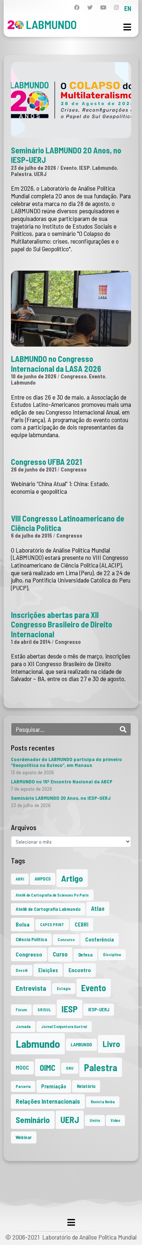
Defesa (85, 955)
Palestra (21, 174)
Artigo (72, 878)
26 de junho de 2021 (33, 469)
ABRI (20, 879)
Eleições (48, 970)
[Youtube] (103, 7)
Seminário (33, 1120)
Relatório (86, 1086)
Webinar (24, 1137)
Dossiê (22, 970)
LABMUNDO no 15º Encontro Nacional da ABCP (62, 781)
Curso (60, 954)
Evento (68, 167)
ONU (70, 1068)
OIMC (47, 1067)
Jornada (23, 1026)
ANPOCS (43, 879)
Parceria (23, 1086)
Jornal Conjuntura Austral (64, 1026)
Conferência (99, 939)
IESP (84, 167)
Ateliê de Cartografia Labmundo (48, 909)
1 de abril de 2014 (31, 641)
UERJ (40, 174)
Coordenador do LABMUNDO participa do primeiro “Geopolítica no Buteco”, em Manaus (66, 762)
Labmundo (104, 167)
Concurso (66, 939)
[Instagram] (116, 7)
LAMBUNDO (81, 1044)
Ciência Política (31, 939)
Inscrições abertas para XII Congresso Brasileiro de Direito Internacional (61, 624)
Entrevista (31, 988)
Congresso (74, 376)
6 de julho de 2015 (31, 535)
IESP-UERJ (98, 1009)
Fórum (21, 1009)
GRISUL (44, 1009)
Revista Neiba (103, 1101)
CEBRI (81, 924)
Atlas (97, 908)
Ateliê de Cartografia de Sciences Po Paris (52, 895)
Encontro (79, 970)
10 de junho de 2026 (33, 376)
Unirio (95, 1120)
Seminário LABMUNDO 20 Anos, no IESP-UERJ (61, 798)
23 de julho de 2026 (33, 167)
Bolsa (22, 924)
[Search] (123, 729)
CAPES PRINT (52, 924)
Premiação (53, 1086)
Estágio (64, 988)
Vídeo (115, 1120)
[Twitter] (90, 7)
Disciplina (112, 954)
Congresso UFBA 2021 (46, 461)
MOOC (22, 1068)
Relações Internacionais (48, 1101)
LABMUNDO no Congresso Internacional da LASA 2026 (56, 363)
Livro (111, 1044)
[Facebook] (77, 7)
